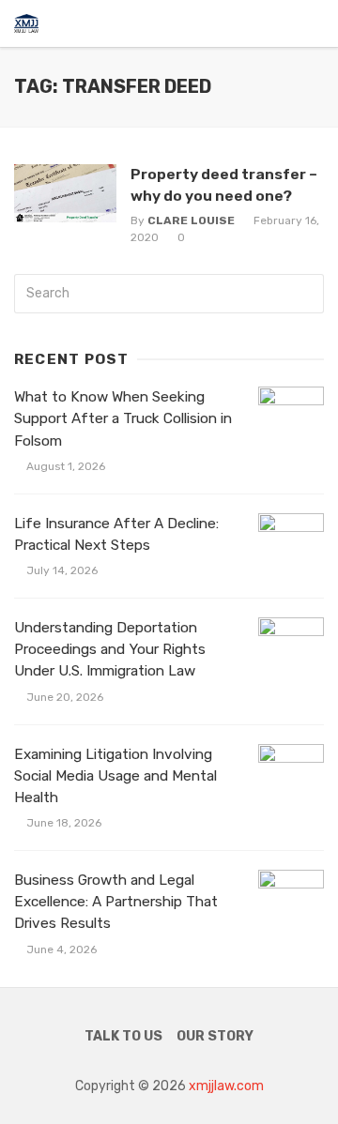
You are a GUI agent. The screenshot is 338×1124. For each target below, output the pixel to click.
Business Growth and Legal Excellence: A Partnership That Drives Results (116, 902)
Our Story (215, 1036)
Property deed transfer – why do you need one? (224, 184)
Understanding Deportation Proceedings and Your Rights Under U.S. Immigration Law (110, 649)
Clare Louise (191, 220)
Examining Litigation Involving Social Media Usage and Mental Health (115, 776)
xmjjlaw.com (226, 1086)
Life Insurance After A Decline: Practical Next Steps (116, 534)
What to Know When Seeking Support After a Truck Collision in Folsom (123, 418)
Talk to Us (123, 1036)
